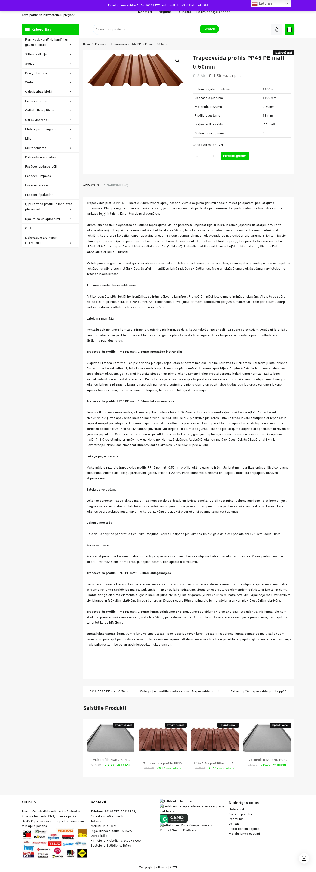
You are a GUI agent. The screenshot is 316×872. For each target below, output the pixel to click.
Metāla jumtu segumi (40, 129)
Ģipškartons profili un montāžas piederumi (49, 206)
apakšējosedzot (140, 644)
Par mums (236, 819)
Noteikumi (236, 809)
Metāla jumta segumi (244, 833)
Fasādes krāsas (37, 185)
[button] (177, 61)
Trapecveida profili (205, 691)
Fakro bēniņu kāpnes (244, 829)
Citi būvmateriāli (37, 120)
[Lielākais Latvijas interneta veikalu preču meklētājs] (193, 808)
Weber (30, 82)
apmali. (166, 644)
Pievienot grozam (234, 156)
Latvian (265, 3)
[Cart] (289, 29)
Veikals (234, 824)
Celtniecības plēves (39, 110)
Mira (28, 138)
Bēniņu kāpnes (36, 73)
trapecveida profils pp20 (268, 691)
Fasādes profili (36, 101)
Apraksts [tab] (91, 185)
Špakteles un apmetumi (42, 219)
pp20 (245, 691)
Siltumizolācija (36, 54)
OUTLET (31, 228)
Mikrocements (35, 148)
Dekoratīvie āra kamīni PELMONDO (42, 240)
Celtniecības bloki (38, 91)
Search (209, 29)
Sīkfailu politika (240, 814)
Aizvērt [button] (203, 5)
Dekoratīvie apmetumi (41, 157)
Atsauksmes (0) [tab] (116, 185)
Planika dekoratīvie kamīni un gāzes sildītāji (47, 42)
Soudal (30, 63)
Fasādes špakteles (39, 195)
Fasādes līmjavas (38, 176)
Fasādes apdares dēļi (41, 166)
